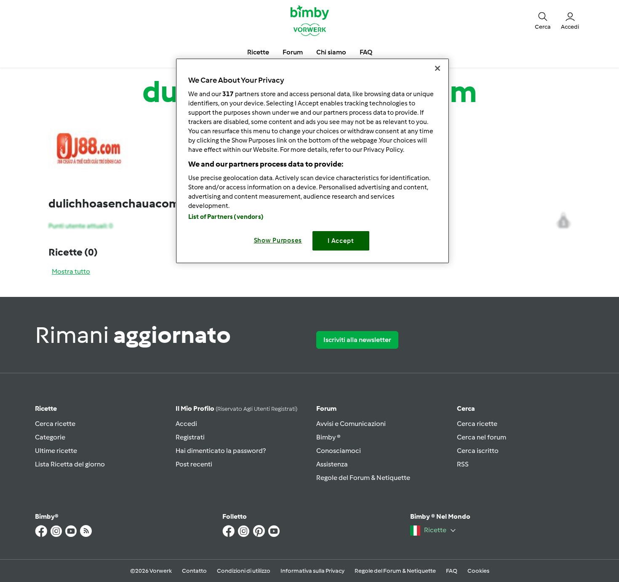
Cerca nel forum (481, 437)
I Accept (341, 241)
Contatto (194, 570)
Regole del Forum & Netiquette (363, 478)
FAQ (451, 570)
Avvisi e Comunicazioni (351, 424)
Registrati (190, 437)
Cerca (466, 408)
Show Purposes (278, 240)
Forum (326, 408)
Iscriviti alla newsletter (357, 340)
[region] (312, 161)
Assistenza (332, 464)
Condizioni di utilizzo (243, 570)
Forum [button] (293, 52)
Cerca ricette (55, 424)
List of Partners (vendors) (226, 217)
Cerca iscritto (478, 451)
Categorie (50, 437)
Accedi (186, 424)
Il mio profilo (236, 408)
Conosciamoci (338, 451)
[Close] (437, 68)
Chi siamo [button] (331, 52)
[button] (543, 20)
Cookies (478, 570)
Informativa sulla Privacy (312, 570)
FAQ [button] (366, 52)
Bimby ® (328, 437)
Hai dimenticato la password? (221, 451)
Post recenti (194, 464)
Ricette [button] (258, 52)
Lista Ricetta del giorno (70, 464)
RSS (463, 464)
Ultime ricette (56, 451)
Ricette (46, 408)
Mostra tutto (71, 271)
